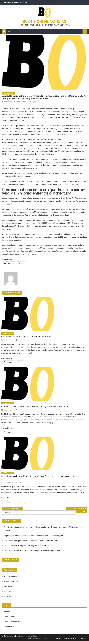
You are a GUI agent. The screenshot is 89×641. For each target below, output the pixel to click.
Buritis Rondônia (10, 576)
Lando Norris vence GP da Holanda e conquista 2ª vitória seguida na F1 (32, 550)
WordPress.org (10, 627)
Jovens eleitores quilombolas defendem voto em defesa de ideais (31, 540)
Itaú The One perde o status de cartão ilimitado (26, 336)
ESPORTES (8, 586)
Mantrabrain (32, 636)
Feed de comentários (12, 622)
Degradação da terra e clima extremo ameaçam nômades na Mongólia (33, 535)
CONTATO (82, 639)
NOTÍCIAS (8, 591)
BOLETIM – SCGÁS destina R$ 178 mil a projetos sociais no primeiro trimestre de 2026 (14, 508)
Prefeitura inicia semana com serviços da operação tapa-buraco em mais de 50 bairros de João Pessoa (43, 529)
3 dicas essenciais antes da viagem (77, 508)
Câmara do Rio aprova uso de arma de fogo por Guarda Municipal (36, 406)
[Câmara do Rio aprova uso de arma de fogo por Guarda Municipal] (44, 384)
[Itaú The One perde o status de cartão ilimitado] (44, 314)
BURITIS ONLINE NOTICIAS (44, 21)
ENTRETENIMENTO (8, 93)
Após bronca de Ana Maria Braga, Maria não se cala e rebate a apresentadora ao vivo (43, 478)
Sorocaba (8, 596)
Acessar (7, 612)
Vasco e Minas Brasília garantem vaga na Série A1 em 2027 (27, 545)
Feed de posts (9, 617)
